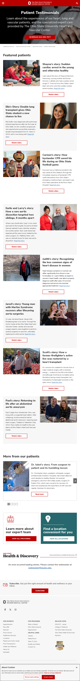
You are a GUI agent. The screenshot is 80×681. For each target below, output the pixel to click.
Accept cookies (48, 677)
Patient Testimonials (49, 46)
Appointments (7, 624)
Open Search (77, 3)
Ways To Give (32, 641)
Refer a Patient (33, 624)
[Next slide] (75, 480)
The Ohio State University (63, 630)
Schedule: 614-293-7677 (40, 37)
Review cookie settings (32, 677)
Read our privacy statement (52, 673)
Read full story (59, 88)
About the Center (37, 46)
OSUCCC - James (60, 624)
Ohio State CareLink (34, 627)
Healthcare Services (8, 46)
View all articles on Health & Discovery (62, 555)
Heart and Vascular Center (23, 46)
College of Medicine (61, 627)
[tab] (9, 504)
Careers (30, 636)
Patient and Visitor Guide (11, 641)
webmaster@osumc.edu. (40, 567)
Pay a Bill (6, 627)
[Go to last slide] (5, 480)
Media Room (32, 638)
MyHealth (6, 652)
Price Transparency (9, 644)
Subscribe (40, 591)
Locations (6, 638)
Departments (32, 630)
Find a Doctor (7, 633)
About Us (6, 649)
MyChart (6, 630)
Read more (39, 494)
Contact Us (31, 647)
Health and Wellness (9, 646)
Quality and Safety (34, 644)
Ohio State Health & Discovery (65, 633)
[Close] (76, 667)
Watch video (53, 94)
